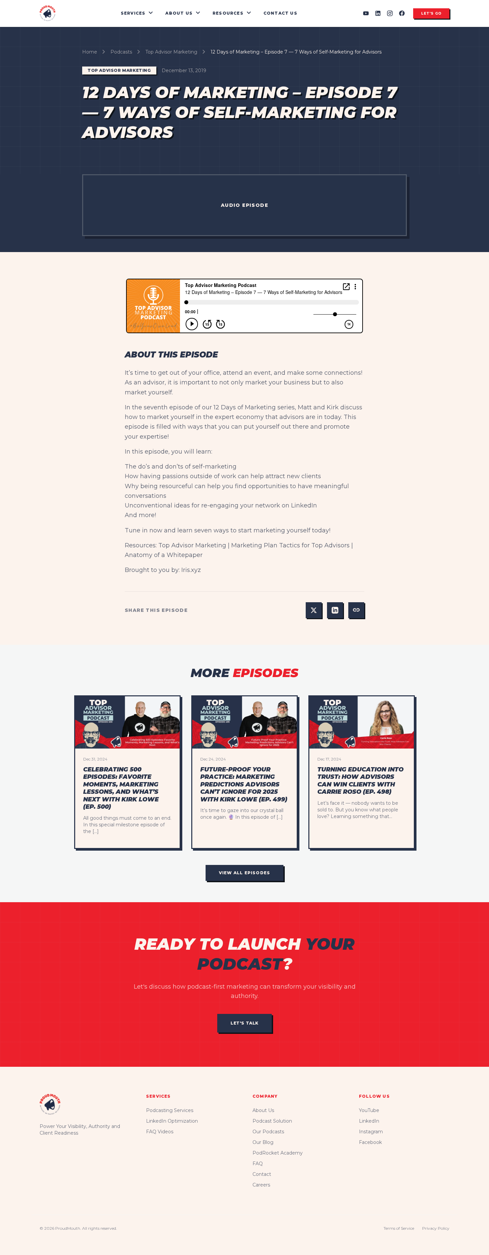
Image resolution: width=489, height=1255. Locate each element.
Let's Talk (244, 1023)
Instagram (371, 1132)
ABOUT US (183, 13)
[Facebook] (402, 13)
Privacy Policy (435, 1228)
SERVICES (138, 13)
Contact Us (280, 13)
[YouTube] (366, 13)
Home (89, 52)
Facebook (370, 1142)
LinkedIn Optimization (172, 1121)
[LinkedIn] (378, 13)
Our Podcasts (268, 1132)
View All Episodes (244, 872)
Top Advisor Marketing (171, 52)
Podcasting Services (169, 1110)
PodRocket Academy (277, 1153)
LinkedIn (369, 1121)
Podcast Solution (272, 1121)
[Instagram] (390, 13)
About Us (263, 1110)
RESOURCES (233, 13)
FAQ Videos (159, 1132)
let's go (431, 13)
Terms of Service (399, 1228)
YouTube (369, 1110)
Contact (261, 1174)
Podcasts (121, 52)
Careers (261, 1185)
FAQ (257, 1164)
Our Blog (262, 1142)
